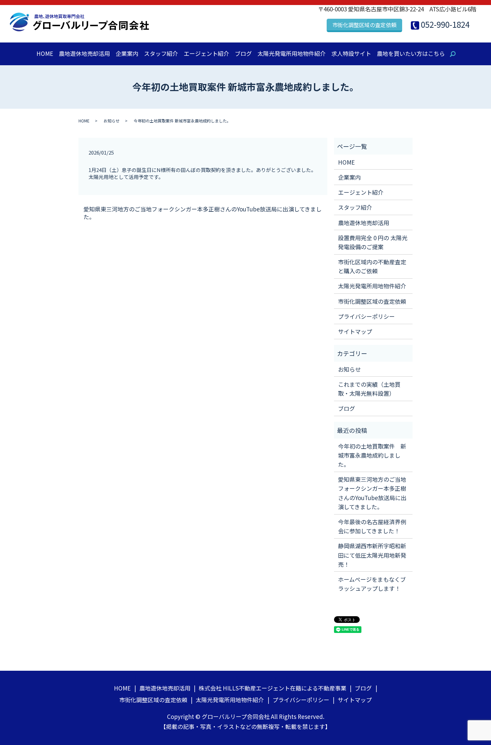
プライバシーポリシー (366, 316)
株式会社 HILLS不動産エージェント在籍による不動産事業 (272, 688)
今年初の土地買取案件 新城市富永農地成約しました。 (372, 455)
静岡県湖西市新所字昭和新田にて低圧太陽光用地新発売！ (372, 555)
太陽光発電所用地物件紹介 (292, 53)
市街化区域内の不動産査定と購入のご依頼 (372, 266)
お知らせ (112, 120)
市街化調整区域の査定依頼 (364, 25)
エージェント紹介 (206, 53)
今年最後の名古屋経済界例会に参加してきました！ (372, 526)
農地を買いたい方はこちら (411, 53)
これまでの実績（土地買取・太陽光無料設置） (369, 388)
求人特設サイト (351, 53)
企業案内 (127, 53)
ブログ (243, 53)
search (456, 55)
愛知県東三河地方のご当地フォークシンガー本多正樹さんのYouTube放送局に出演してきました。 (203, 213)
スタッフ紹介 (161, 53)
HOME (44, 53)
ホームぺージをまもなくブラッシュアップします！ (372, 583)
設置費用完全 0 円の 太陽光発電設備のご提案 (372, 242)
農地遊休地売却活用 (84, 53)
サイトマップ (355, 331)
